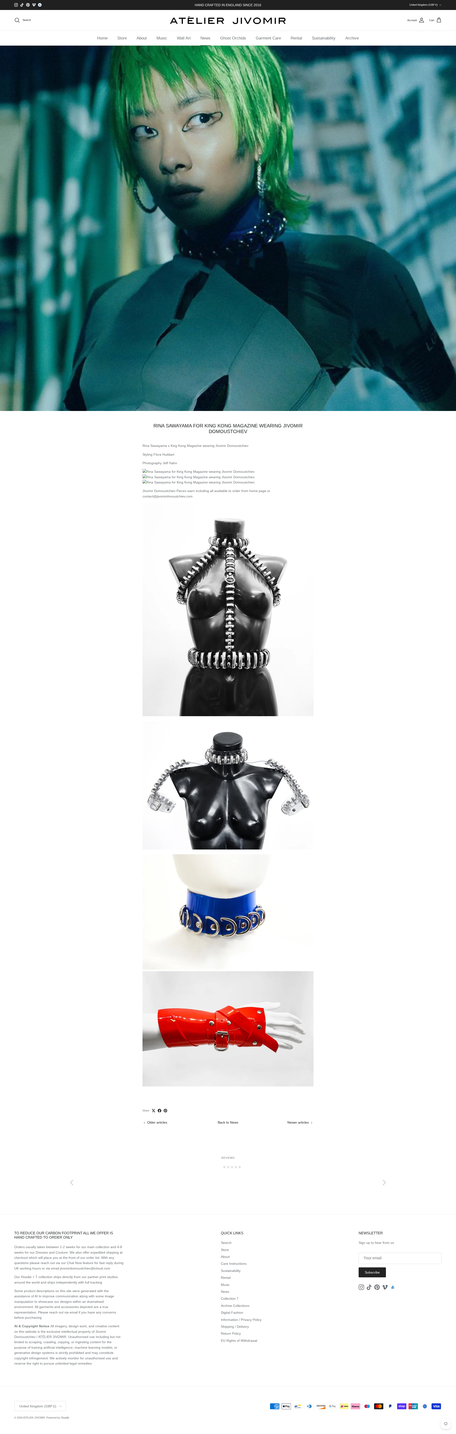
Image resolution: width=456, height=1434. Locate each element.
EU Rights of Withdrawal (239, 1340)
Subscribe (372, 1272)
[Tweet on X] (153, 1110)
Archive (352, 38)
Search (226, 1243)
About (142, 38)
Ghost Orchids (233, 38)
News (205, 38)
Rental (296, 38)
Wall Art (184, 38)
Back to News (228, 1122)
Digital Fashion (232, 1312)
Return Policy (231, 1333)
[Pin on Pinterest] (165, 1110)
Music (162, 38)
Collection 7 (229, 1298)
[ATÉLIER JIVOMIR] (228, 20)
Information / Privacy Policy (241, 1320)
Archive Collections (235, 1306)
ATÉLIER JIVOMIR (34, 1417)
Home (102, 38)
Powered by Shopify (57, 1417)
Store (122, 38)
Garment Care (268, 38)
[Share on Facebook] (159, 1110)
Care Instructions (234, 1263)
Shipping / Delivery (235, 1326)
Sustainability (324, 38)
